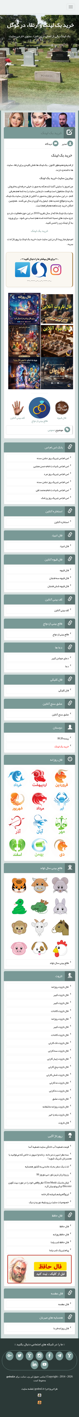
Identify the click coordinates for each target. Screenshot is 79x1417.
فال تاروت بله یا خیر (59, 1114)
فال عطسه (63, 1304)
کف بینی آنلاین (61, 610)
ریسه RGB (63, 738)
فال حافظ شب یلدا (60, 1242)
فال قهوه (64, 570)
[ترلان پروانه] (40, 120)
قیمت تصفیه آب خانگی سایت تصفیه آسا (48, 1146)
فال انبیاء (64, 546)
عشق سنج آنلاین (60, 714)
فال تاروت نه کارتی (59, 1082)
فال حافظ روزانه (61, 1234)
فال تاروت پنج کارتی (58, 1066)
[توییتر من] (19, 1356)
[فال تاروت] (57, 310)
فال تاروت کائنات (60, 1010)
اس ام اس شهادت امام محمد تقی (52, 490)
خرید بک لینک (51, 133)
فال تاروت (63, 1122)
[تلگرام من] (59, 1356)
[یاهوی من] (69, 1356)
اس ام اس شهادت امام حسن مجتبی (51, 466)
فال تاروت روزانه (60, 986)
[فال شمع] (24, 342)
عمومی (51, 430)
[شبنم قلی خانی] (16, 120)
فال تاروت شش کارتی (57, 1074)
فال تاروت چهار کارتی (58, 1058)
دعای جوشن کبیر (60, 658)
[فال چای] (57, 374)
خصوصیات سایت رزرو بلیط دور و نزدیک (49, 1202)
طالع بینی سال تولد (59, 962)
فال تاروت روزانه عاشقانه (56, 1106)
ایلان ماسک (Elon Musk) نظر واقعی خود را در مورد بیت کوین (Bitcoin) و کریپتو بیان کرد (40, 1184)
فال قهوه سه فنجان (59, 578)
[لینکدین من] (34, 1364)
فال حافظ (64, 1226)
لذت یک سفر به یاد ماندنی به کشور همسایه (47, 1166)
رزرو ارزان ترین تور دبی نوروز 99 (52, 1174)
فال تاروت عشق (60, 1098)
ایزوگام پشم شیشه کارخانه (55, 1194)
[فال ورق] (24, 374)
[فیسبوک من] (49, 1356)
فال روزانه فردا (61, 1328)
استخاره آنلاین (61, 522)
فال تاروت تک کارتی (59, 1042)
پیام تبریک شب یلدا (59, 1250)
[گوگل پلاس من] (9, 1356)
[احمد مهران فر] (63, 120)
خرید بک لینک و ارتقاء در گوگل (40, 25)
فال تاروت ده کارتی (59, 1090)
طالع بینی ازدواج (61, 634)
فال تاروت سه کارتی (58, 1050)
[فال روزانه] (24, 310)
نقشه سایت (27, 1388)
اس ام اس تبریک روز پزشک (55, 498)
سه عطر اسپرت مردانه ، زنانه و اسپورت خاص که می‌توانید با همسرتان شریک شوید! (40, 1156)
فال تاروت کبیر (61, 995)
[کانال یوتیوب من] (44, 1364)
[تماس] (29, 1356)
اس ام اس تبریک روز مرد (56, 474)
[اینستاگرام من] (39, 1356)
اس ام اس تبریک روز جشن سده (53, 458)
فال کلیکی (63, 690)
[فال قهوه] (57, 342)
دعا (67, 666)
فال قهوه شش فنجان (58, 586)
